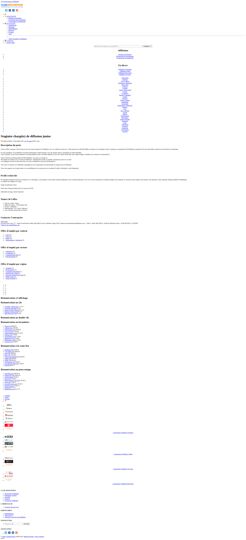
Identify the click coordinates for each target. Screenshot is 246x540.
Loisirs (125, 112)
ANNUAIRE (10, 43)
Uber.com (8, 382)
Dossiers (7, 499)
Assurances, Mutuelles (125, 83)
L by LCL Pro (9, 331)
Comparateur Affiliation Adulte (123, 454)
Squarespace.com (10, 329)
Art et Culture (125, 81)
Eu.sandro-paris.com (11, 384)
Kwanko (11, 32)
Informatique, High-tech (125, 105)
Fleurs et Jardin (125, 100)
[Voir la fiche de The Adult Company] (9, 444)
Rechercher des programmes (17, 20)
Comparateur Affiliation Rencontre (123, 484)
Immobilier (125, 102)
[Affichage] (5, 285)
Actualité (7, 497)
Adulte (7, 397)
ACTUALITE (10, 23)
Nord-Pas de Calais (11, 273)
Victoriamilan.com (10, 336)
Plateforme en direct (11, 495)
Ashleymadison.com (11, 333)
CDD (7, 237)
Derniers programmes (15, 18)
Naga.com (8, 326)
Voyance (125, 131)
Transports (125, 128)
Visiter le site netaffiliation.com (10, 225)
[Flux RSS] (1, 141)
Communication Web (12, 255)
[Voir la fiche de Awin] (9, 416)
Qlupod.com (8, 335)
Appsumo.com (9, 373)
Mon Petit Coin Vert (11, 313)
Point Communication (9, 536)
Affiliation (9, 251)
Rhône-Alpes (10, 277)
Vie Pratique (125, 130)
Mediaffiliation (12, 29)
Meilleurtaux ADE (10, 340)
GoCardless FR (9, 351)
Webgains (11, 27)
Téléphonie (125, 124)
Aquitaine (9, 268)
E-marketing (9, 253)
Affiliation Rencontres (125, 73)
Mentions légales (29, 536)
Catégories (147, 46)
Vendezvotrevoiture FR (12, 357)
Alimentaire (124, 78)
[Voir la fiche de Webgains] (9, 426)
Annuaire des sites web (12, 507)
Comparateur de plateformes (17, 21)
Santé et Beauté (125, 119)
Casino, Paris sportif (125, 90)
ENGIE (7, 365)
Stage (7, 238)
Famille (125, 97)
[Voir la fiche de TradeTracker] (9, 413)
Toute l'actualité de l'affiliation (17, 39)
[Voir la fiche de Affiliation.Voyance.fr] (9, 462)
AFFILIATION (11, 16)
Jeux (125, 109)
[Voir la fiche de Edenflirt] (9, 474)
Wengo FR (8, 358)
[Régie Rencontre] (5, 401)
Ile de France (10, 270)
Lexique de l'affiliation (11, 500)
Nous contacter (39, 536)
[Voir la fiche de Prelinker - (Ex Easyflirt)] (9, 477)
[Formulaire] (5, 290)
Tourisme (125, 126)
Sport (125, 123)
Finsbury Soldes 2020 (11, 312)
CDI (7, 235)
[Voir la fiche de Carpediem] (9, 441)
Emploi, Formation (125, 95)
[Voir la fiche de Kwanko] (9, 419)
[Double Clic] (5, 288)
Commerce (125, 93)
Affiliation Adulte (125, 71)
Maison (125, 114)
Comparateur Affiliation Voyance (123, 469)
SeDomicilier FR (10, 362)
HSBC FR (8, 360)
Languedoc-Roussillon (13, 271)
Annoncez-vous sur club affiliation (15, 517)
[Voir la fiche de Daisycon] (9, 409)
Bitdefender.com (10, 389)
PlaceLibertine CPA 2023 (12, 380)
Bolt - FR (7, 355)
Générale (7, 395)
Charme (125, 92)
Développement (10, 257)
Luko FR (7, 353)
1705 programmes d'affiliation (10, 1)
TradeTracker (12, 25)
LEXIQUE (9, 41)
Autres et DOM (10, 278)
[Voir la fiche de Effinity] (9, 406)
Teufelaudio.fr (9, 377)
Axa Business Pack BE (12, 363)
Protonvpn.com (9, 385)
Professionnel (125, 116)
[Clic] (5, 287)
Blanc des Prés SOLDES (12, 310)
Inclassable (125, 104)
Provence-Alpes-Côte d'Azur (14, 275)
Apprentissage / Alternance (14, 240)
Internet (125, 107)
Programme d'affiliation (12, 494)
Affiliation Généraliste (125, 69)
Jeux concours (125, 111)
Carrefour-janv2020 (11, 308)
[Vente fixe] (5, 292)
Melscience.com (9, 338)
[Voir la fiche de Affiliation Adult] (9, 447)
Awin (10, 34)
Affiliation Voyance (125, 74)
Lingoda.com (9, 342)
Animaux (125, 79)
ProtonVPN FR (9, 375)
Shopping (125, 121)
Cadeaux (125, 86)
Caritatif (125, 88)
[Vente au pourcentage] (5, 294)
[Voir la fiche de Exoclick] (9, 437)
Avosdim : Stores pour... (12, 306)
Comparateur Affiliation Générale (123, 432)
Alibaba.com (8, 328)
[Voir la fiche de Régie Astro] (9, 459)
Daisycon (11, 30)
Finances (125, 98)
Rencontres (125, 118)
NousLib (7, 387)
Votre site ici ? (9, 515)
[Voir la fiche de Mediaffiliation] (9, 423)
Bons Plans (125, 85)
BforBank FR (9, 350)
